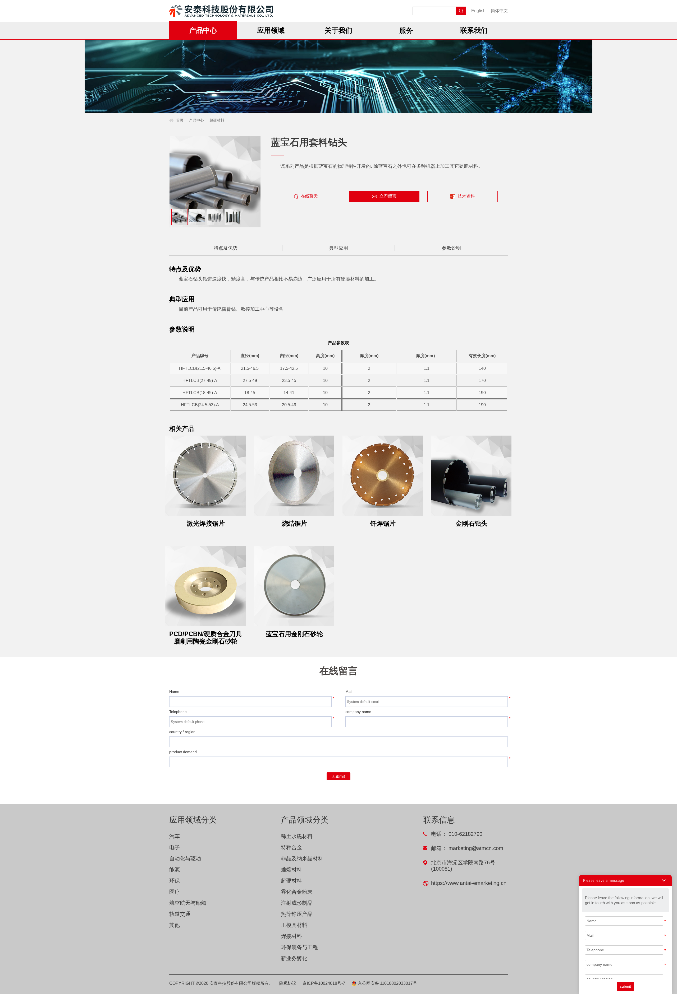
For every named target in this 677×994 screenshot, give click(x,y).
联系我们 (474, 30)
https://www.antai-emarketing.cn (468, 883)
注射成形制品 (297, 903)
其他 (174, 925)
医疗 (174, 892)
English (478, 10)
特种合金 (291, 847)
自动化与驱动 (185, 858)
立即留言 (387, 196)
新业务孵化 (294, 958)
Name (174, 691)
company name (358, 712)
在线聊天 (309, 196)
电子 (174, 847)
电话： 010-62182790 (456, 834)
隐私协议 (287, 983)
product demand (183, 752)
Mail (348, 691)
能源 (174, 869)
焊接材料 (291, 936)
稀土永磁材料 (297, 836)
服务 (406, 30)
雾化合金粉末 (297, 892)
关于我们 (338, 30)
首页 (180, 120)
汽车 (174, 836)
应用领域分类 (193, 819)
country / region (182, 732)
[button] (625, 880)
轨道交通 (179, 914)
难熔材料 (291, 869)
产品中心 (196, 120)
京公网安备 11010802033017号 (387, 983)
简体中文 (499, 10)
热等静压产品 (297, 914)
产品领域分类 (304, 819)
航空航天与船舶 (187, 903)
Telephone (178, 712)
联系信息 (439, 819)
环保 (174, 881)
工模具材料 (294, 925)
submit (338, 776)
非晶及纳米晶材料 (302, 858)
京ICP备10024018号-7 (324, 983)
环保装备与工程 (299, 947)
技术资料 (466, 196)
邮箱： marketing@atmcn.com (467, 848)
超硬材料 (216, 120)
